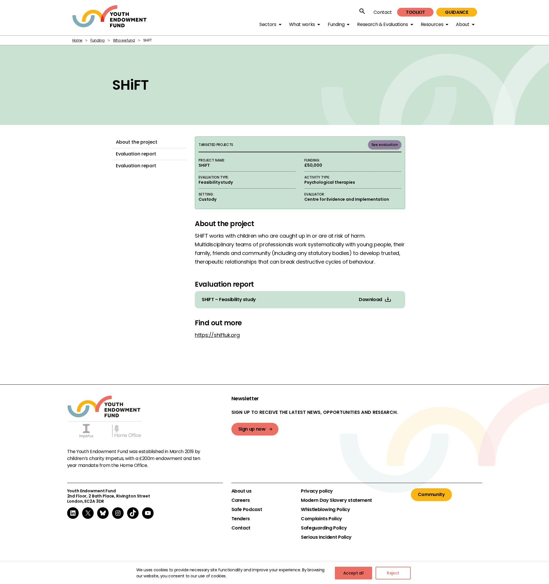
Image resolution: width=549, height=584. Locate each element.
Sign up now (252, 429)
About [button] (462, 24)
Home (77, 40)
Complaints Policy (321, 519)
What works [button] (302, 24)
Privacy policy (317, 491)
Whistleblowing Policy (325, 509)
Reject (393, 573)
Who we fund (124, 40)
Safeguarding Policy (324, 528)
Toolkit (415, 12)
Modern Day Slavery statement (336, 500)
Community (431, 494)
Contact (382, 12)
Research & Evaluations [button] (382, 24)
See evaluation (384, 144)
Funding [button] (336, 24)
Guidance (456, 12)
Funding (97, 40)
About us (241, 491)
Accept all (353, 573)
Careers (240, 500)
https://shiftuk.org (217, 335)
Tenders (240, 519)
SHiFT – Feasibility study (229, 300)
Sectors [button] (267, 24)
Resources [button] (432, 24)
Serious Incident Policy (326, 537)
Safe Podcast (246, 509)
